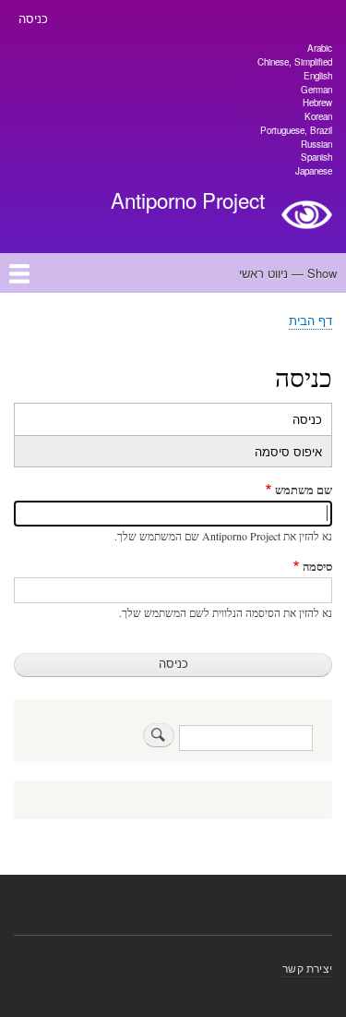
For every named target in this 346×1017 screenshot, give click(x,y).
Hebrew (317, 102)
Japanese (313, 170)
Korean (318, 116)
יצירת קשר (307, 967)
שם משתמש (303, 489)
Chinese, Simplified (294, 61)
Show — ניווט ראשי (288, 273)
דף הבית (310, 320)
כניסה (33, 18)
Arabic (319, 48)
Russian (316, 144)
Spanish (316, 157)
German (316, 89)
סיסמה (317, 566)
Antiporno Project (188, 199)
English (318, 75)
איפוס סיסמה (288, 451)
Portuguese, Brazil (296, 130)
